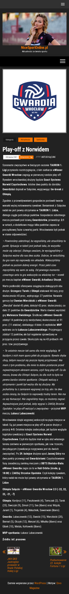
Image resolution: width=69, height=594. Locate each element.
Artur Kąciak (48, 157)
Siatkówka (41, 140)
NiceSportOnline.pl (34, 47)
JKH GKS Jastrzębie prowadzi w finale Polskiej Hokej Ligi (14, 565)
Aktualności (25, 140)
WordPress (40, 583)
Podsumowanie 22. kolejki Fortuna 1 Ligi (58, 563)
